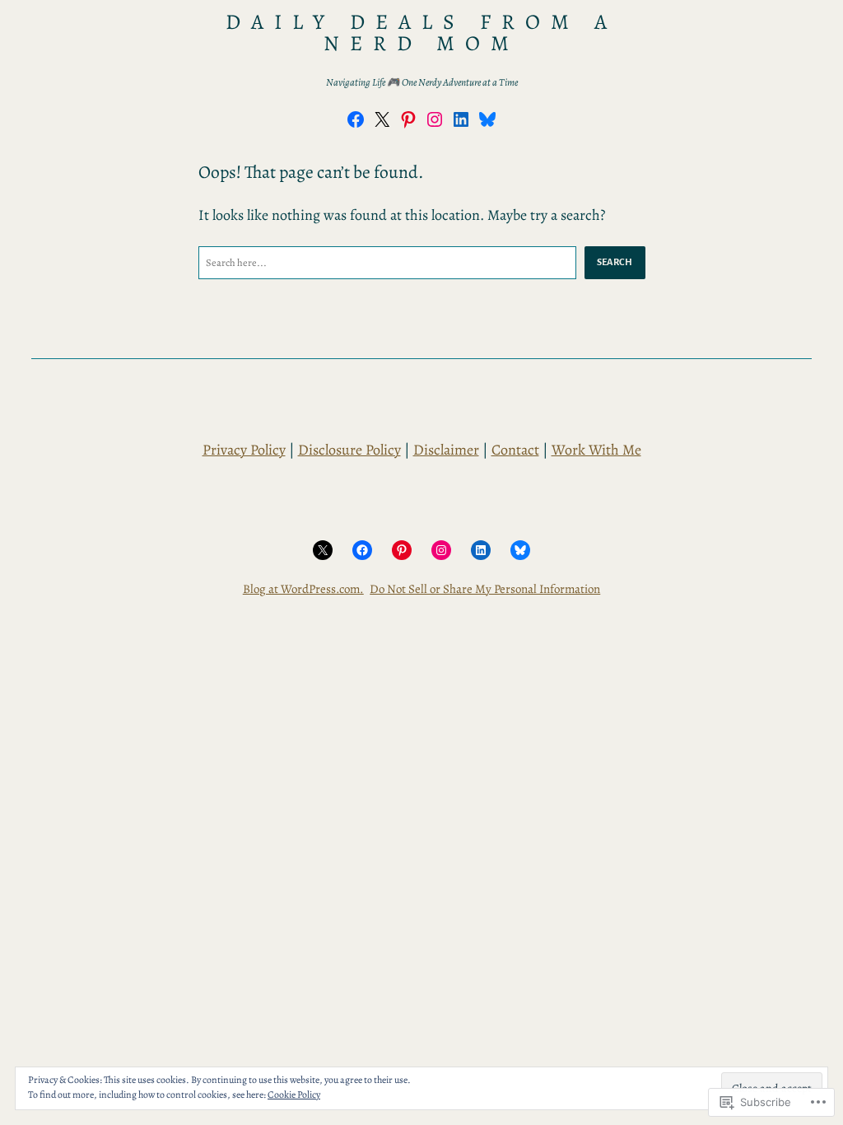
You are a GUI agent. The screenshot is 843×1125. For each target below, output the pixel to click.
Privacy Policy (244, 450)
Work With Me (596, 450)
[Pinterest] (408, 119)
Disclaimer (446, 450)
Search (615, 262)
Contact (515, 450)
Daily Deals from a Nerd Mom (421, 32)
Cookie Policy (294, 1094)
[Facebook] (356, 119)
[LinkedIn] (461, 119)
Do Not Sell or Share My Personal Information (485, 589)
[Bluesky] (487, 119)
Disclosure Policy (349, 450)
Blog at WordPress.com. (303, 589)
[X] (382, 119)
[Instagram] (435, 119)
